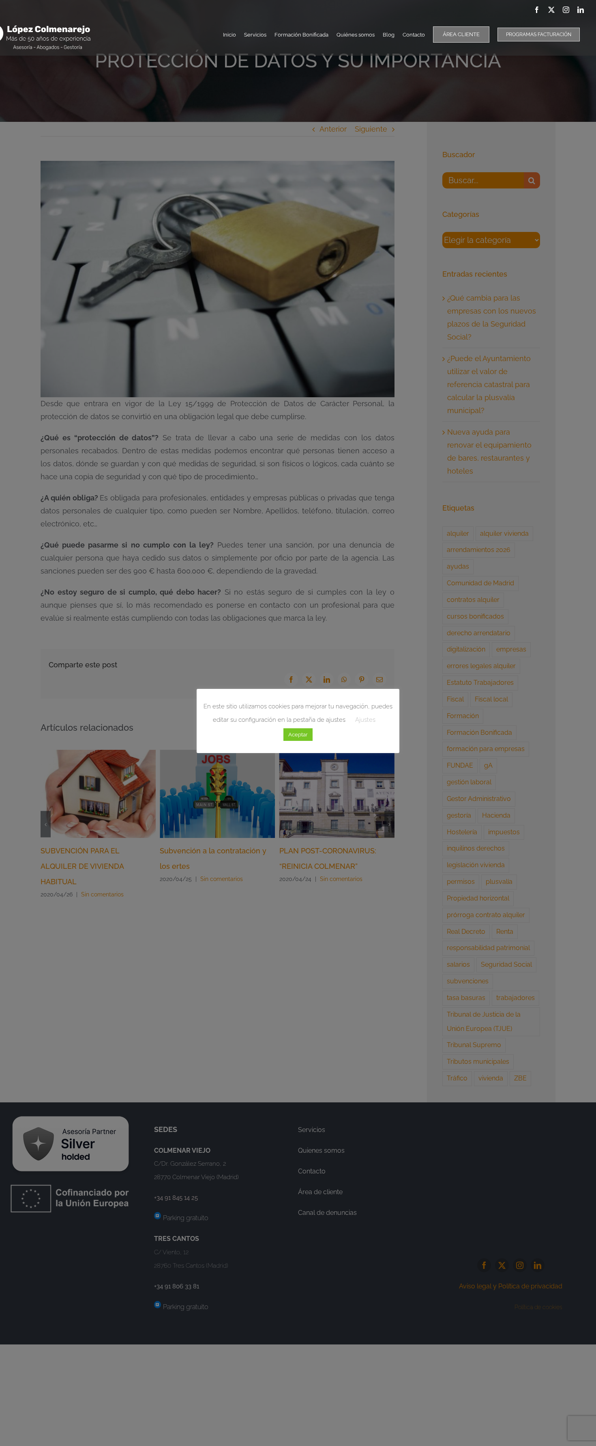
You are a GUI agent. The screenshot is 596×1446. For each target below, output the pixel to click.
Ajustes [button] (365, 719)
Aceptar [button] (298, 735)
